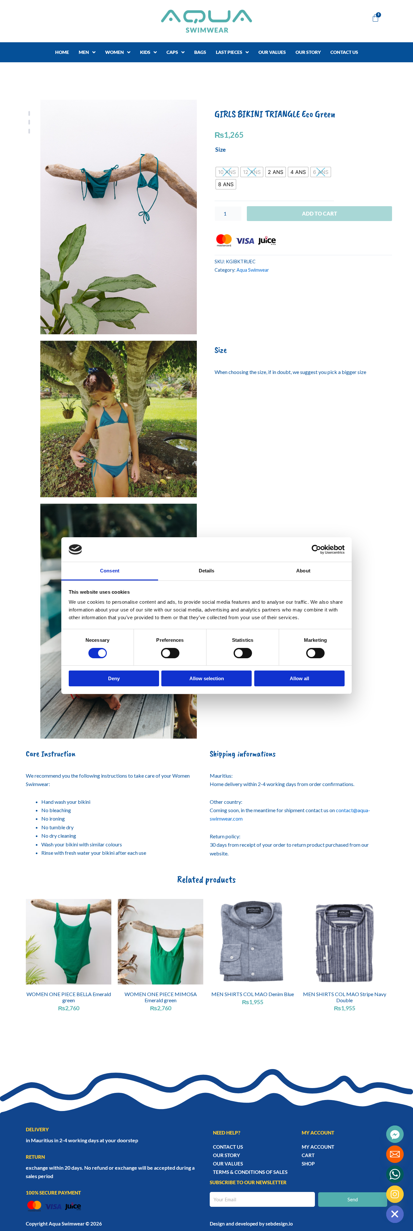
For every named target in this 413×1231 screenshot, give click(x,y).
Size (220, 149)
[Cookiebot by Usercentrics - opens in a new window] (316, 549)
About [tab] (303, 570)
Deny (114, 678)
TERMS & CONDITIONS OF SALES (250, 1172)
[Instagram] (395, 1194)
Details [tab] (207, 570)
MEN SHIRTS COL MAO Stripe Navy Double (344, 997)
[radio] (227, 172)
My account (318, 1147)
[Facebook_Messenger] (395, 1134)
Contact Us (228, 1147)
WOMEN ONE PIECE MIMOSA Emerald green (161, 997)
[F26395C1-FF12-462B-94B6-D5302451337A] (118, 419)
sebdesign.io (279, 1223)
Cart (308, 1155)
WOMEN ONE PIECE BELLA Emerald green (68, 997)
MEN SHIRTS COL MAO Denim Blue (252, 994)
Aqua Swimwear (253, 270)
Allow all (299, 678)
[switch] (170, 653)
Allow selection (206, 678)
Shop (308, 1163)
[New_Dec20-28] (118, 217)
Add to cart (319, 213)
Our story (226, 1155)
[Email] (395, 1154)
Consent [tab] (109, 570)
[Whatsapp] (395, 1174)
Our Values (228, 1163)
